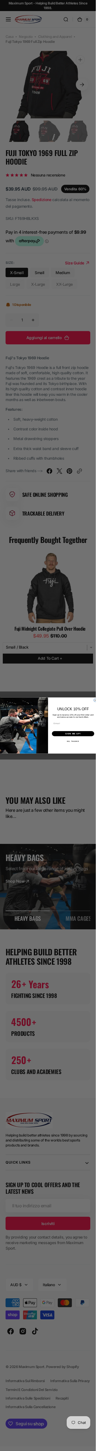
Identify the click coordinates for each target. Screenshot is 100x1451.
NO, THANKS (73, 741)
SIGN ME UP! (73, 734)
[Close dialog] (95, 700)
